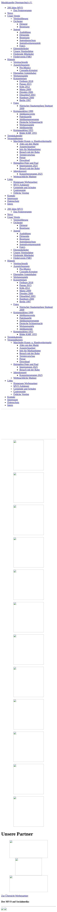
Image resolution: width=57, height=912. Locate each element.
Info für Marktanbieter (30, 149)
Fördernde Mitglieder (23, 54)
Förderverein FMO (22, 56)
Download (24, 160)
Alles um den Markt (29, 144)
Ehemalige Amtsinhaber (24, 73)
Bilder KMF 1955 (28, 133)
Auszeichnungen (21, 65)
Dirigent (23, 24)
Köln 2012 (24, 86)
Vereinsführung (20, 18)
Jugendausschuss (27, 40)
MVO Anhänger (21, 184)
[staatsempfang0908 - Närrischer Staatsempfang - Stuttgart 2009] (28, 682)
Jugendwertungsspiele (30, 43)
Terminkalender (14, 135)
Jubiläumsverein (27, 114)
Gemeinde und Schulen (24, 187)
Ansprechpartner (27, 146)
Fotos (16, 103)
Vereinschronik (20, 62)
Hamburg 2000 (26, 97)
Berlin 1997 (25, 100)
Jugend (16, 29)
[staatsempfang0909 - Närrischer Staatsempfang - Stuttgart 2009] (28, 714)
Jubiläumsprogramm (29, 119)
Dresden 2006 (26, 92)
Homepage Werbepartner (25, 182)
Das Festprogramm (22, 10)
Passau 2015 (25, 84)
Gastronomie (19, 190)
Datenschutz (13, 201)
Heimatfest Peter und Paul (25, 163)
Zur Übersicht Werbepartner (14, 895)
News (10, 13)
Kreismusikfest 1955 (23, 130)
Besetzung (24, 26)
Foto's (22, 46)
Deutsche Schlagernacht (31, 122)
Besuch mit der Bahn (29, 152)
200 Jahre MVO (15, 7)
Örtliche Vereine (21, 193)
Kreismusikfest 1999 (23, 111)
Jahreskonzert (19, 171)
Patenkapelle (25, 116)
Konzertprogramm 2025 (31, 174)
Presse (22, 157)
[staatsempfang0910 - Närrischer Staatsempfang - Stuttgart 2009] (28, 747)
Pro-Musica (25, 67)
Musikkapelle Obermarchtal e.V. (16, 2)
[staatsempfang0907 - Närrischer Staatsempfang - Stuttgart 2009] (28, 649)
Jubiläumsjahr (26, 127)
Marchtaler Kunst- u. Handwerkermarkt (32, 141)
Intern (10, 204)
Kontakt (11, 195)
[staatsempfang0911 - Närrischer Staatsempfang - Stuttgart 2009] (28, 779)
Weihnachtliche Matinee (24, 176)
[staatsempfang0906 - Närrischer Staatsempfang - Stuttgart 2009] (28, 617)
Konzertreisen (20, 78)
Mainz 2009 (25, 89)
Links (10, 179)
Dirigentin (24, 35)
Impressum (12, 198)
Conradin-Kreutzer (28, 70)
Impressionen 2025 (28, 165)
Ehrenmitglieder (21, 48)
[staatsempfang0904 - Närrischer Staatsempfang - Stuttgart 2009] (28, 552)
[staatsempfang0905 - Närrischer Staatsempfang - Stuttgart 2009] (28, 585)
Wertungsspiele (20, 75)
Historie (11, 59)
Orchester (18, 21)
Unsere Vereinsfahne (23, 51)
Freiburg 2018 (26, 81)
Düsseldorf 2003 (27, 95)
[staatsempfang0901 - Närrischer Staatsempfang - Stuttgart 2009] (28, 455)
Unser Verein (13, 16)
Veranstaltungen (15, 138)
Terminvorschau (27, 154)
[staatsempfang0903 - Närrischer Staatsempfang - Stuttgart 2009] (28, 520)
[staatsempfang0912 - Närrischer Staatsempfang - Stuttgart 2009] (28, 811)
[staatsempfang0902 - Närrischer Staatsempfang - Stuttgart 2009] (28, 487)
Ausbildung (25, 32)
